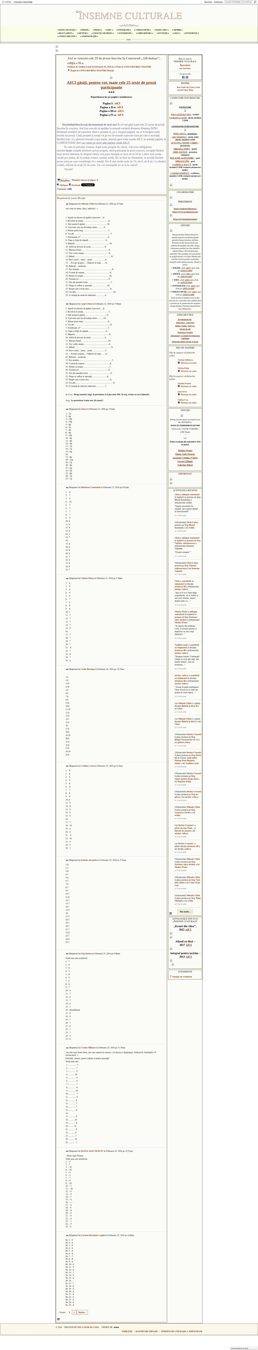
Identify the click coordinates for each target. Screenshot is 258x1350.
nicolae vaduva (181, 589)
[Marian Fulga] (172, 372)
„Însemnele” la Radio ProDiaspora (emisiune (185, 337)
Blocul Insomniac (182, 499)
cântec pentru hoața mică (186, 778)
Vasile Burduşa (88, 669)
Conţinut (58, 1319)
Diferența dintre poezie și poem (185, 341)
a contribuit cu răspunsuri (184, 582)
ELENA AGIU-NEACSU (92, 1151)
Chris (177, 494)
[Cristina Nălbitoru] (172, 364)
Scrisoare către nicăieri (186, 618)
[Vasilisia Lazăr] (61, 64)
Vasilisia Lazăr (85, 66)
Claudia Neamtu (184, 383)
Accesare (187, 68)
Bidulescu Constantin (90, 487)
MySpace (64, 185)
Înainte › (82, 1312)
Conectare (218, 2)
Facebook (76, 185)
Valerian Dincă (185, 465)
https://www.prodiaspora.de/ (185, 211)
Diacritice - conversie (185, 322)
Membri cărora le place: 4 (85, 180)
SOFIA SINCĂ (179, 133)
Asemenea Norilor (183, 812)
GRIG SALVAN (180, 152)
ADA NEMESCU (179, 136)
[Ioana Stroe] (172, 396)
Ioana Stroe (182, 391)
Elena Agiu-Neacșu (185, 454)
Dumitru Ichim (184, 781)
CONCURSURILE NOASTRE (137, 66)
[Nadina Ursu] (172, 404)
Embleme (127, 1331)
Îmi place (65, 180)
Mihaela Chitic (88, 203)
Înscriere (208, 2)
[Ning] (6, 2)
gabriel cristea (184, 742)
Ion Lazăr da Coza (185, 87)
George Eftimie (185, 461)
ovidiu (189, 502)
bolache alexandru (89, 860)
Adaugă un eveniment (182, 976)
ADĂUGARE (186, 270)
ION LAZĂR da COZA (181, 114)
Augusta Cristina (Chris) (185, 457)
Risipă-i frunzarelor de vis (186, 739)
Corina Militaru (88, 1047)
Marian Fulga (183, 368)
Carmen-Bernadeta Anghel (93, 1235)
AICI (117, 103)
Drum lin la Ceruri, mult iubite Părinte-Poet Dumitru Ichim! (188, 759)
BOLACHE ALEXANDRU (182, 157)
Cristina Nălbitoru (185, 359)
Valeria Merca (87, 578)
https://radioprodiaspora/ (185, 208)
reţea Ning (188, 89)
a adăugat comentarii (189, 494)
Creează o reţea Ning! (23, 2)
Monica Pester (185, 450)
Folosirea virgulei (185, 332)
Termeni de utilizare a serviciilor (181, 1331)
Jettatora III (180, 586)
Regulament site (185, 319)
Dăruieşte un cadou (188, 362)
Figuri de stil (185, 329)
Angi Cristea (87, 303)
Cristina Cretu (87, 765)
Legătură (67, 204)
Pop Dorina (86, 953)
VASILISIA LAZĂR (178, 117)
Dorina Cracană (194, 734)
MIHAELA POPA (181, 148)
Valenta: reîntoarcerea (185, 543)
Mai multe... (185, 911)
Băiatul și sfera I (189, 721)
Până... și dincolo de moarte (185, 829)
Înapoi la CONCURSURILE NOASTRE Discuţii (92, 70)
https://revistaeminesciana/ (185, 219)
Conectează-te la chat (239, 1348)
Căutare (255, 2)
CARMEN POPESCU (180, 173)
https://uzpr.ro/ (185, 201)
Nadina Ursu (183, 399)
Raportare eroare (147, 1331)
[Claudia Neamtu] (172, 387)
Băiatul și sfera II (189, 705)
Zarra (83, 409)
